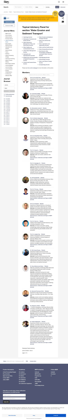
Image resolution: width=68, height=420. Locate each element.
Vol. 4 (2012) (6, 119)
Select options (7, 395)
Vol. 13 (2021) (7, 106)
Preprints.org (38, 376)
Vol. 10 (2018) (7, 110)
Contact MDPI (6, 377)
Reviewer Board (9, 38)
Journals (6, 12)
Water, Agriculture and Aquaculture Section (44, 44)
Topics (6, 52)
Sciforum (37, 372)
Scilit (36, 377)
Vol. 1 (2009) (6, 124)
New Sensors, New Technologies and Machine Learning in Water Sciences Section (45, 53)
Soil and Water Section (44, 59)
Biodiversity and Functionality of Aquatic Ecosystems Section (30, 59)
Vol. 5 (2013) (6, 118)
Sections (7, 53)
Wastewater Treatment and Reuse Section (29, 39)
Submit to (9, 22)
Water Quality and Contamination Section (28, 48)
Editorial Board (8, 37)
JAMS (36, 383)
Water (10, 12)
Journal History (8, 67)
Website (44, 77)
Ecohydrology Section (44, 64)
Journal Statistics (9, 65)
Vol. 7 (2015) (6, 115)
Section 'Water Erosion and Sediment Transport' (36, 12)
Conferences (8, 73)
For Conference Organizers (25, 383)
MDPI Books (38, 374)
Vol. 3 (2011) (6, 121)
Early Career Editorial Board (8, 44)
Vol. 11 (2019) (7, 109)
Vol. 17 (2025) (7, 100)
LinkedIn (53, 372)
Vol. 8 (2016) (6, 113)
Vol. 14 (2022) (7, 104)
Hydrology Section (27, 37)
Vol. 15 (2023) (7, 103)
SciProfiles (37, 379)
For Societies (22, 381)
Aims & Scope (8, 35)
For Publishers (22, 379)
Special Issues (8, 50)
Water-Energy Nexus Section (46, 49)
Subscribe (6, 402)
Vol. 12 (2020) (7, 107)
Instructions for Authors (8, 47)
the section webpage (32, 68)
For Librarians (22, 377)
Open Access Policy (7, 376)
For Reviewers (22, 374)
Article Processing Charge (9, 56)
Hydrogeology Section (44, 57)
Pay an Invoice (6, 374)
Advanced (62, 7)
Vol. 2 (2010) (6, 122)
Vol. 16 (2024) (7, 101)
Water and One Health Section (46, 47)
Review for (9, 25)
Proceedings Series (39, 385)
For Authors (22, 372)
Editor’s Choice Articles (8, 61)
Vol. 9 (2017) (6, 112)
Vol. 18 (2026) (7, 98)
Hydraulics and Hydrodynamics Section (29, 54)
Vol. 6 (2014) (6, 116)
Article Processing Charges (9, 372)
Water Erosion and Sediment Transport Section (46, 37)
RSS (27, 361)
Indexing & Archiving (10, 58)
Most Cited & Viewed (10, 63)
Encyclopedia (38, 381)
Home (8, 33)
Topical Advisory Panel (18, 12)
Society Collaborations (8, 71)
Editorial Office (8, 75)
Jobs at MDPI (6, 379)
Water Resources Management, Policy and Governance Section (29, 44)
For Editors (21, 376)
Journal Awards (8, 68)
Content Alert (33, 361)
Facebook (53, 374)
